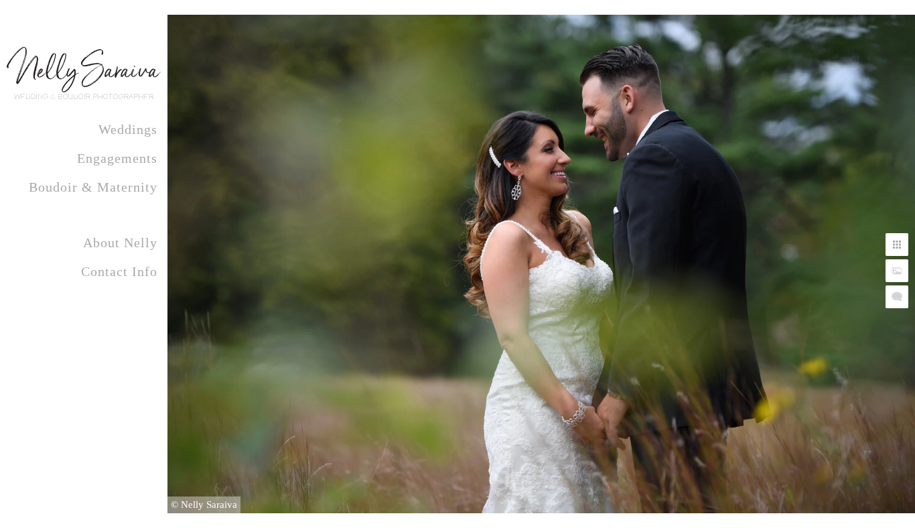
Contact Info (119, 271)
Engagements (117, 158)
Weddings (127, 129)
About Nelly (120, 242)
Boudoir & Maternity (93, 187)
